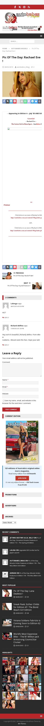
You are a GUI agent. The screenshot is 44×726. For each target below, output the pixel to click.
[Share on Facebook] (4, 101)
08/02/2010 (9, 67)
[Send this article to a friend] (18, 101)
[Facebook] (15, 7)
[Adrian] (5, 576)
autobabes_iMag (23, 67)
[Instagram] (24, 7)
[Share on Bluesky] (36, 101)
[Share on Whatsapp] (25, 101)
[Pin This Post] (15, 101)
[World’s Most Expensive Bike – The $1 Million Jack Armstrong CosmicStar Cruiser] (7, 636)
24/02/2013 (19, 613)
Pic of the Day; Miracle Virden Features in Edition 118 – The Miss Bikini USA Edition (25, 563)
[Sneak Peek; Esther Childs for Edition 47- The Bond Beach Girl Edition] (7, 606)
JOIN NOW (22, 478)
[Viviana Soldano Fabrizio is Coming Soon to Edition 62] (7, 622)
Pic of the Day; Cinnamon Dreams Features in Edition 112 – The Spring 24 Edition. (25, 540)
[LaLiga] (5, 553)
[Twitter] (20, 7)
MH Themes (22, 724)
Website (5, 394)
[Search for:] (22, 41)
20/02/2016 (19, 626)
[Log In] (29, 7)
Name (5, 380)
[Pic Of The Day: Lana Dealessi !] (7, 593)
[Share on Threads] (39, 101)
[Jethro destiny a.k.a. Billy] (5, 541)
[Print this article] (22, 101)
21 (28, 645)
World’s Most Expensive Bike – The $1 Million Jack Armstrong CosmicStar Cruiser (26, 638)
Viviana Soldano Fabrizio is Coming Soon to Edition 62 (26, 622)
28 (28, 613)
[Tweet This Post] (7, 101)
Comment (6, 362)
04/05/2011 (19, 597)
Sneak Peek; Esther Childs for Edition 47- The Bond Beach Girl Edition (26, 607)
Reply (6, 317)
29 (28, 597)
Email (4, 387)
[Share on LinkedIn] (11, 101)
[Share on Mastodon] (29, 101)
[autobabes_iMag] (5, 564)
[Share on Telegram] (32, 101)
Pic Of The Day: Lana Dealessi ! (23, 592)
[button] (40, 36)
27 (28, 626)
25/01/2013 (19, 645)
